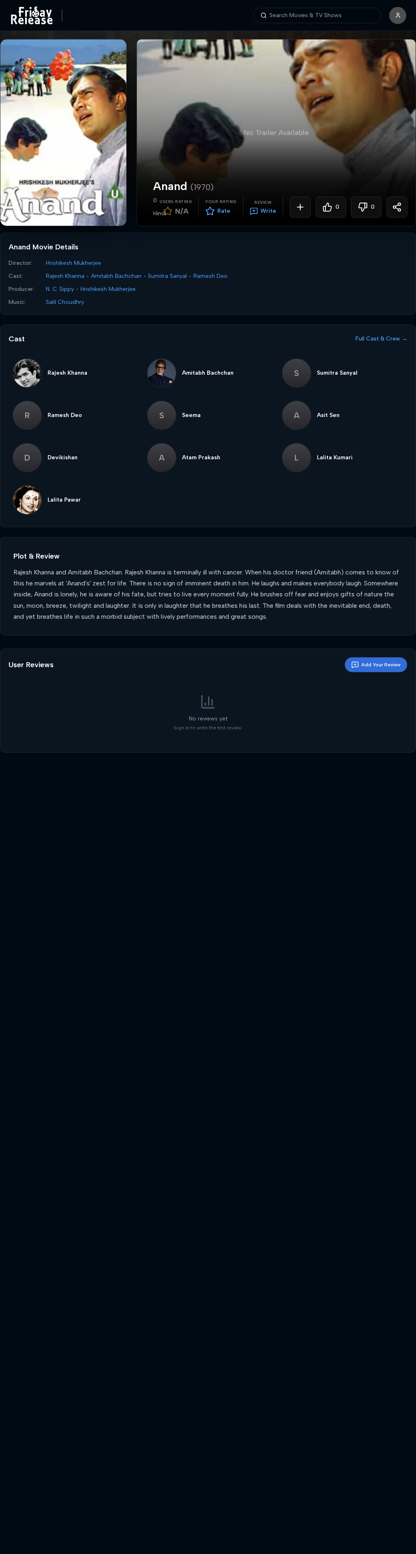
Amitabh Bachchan (116, 276)
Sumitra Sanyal (167, 276)
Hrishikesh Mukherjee (73, 263)
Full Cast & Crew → (381, 338)
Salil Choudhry (65, 302)
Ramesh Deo (210, 276)
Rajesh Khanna (65, 276)
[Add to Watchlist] (300, 207)
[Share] (396, 207)
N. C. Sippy (60, 289)
